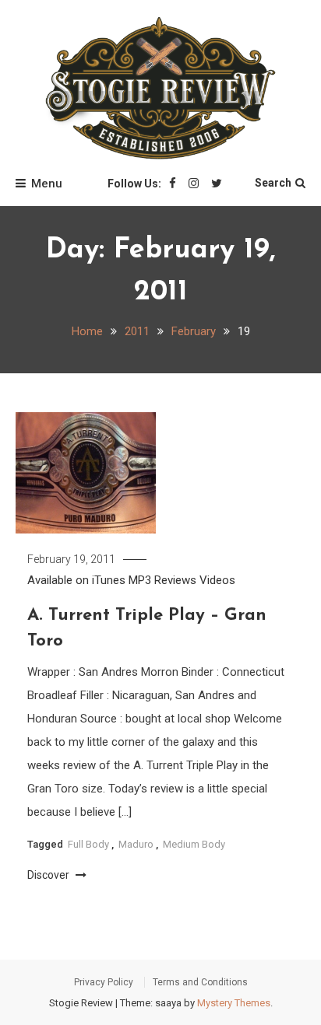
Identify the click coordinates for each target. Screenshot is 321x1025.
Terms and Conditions (200, 982)
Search (273, 183)
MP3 (140, 580)
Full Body (88, 844)
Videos (217, 580)
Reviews (175, 580)
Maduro (135, 844)
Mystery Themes (233, 1003)
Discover (49, 875)
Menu (46, 184)
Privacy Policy (103, 982)
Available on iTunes (76, 580)
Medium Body (194, 844)
